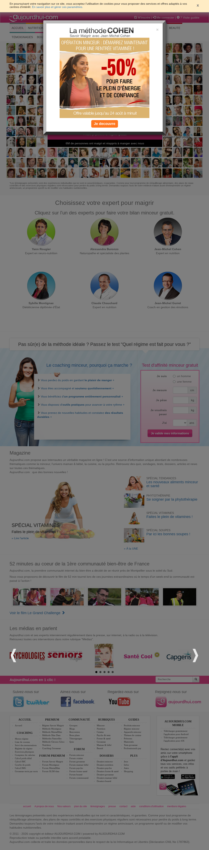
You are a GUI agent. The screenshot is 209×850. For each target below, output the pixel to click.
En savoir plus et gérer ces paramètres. (57, 7)
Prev (14, 655)
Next (194, 655)
